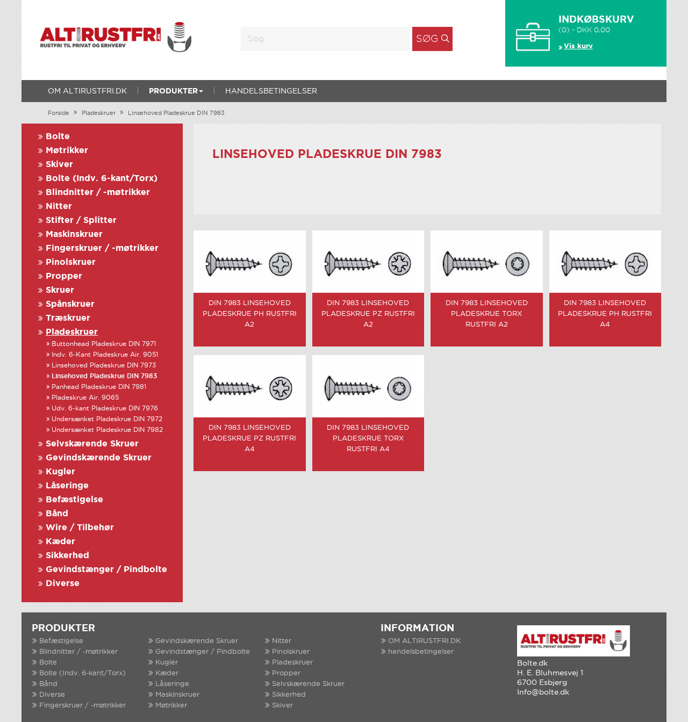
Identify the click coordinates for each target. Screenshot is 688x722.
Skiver (59, 165)
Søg (427, 39)
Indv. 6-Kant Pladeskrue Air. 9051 (105, 355)
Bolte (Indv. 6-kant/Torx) (101, 179)
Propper (64, 276)
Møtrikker (67, 151)
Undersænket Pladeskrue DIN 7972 (107, 419)
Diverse (63, 584)
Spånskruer (70, 304)
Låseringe (67, 486)
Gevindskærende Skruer (99, 458)
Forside (58, 113)
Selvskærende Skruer (92, 444)
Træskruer (68, 318)
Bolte (58, 137)
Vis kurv (578, 46)
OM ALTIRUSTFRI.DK (87, 91)
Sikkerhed (67, 556)
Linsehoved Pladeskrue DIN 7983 (176, 113)
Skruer (60, 290)
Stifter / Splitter (81, 220)
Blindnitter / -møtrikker (98, 193)
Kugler (60, 472)
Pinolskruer (71, 262)
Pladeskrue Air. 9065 (85, 398)
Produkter (173, 91)
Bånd (57, 514)
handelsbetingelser (271, 91)
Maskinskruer (74, 234)
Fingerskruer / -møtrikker (102, 248)
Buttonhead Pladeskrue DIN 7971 (104, 344)
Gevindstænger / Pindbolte (106, 570)
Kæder (60, 542)
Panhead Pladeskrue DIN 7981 (99, 387)
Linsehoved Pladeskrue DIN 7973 (104, 366)
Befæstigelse (74, 500)
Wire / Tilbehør (80, 528)
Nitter (59, 207)
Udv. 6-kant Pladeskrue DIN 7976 (105, 408)
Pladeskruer (99, 113)
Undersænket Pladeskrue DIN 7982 (107, 430)
